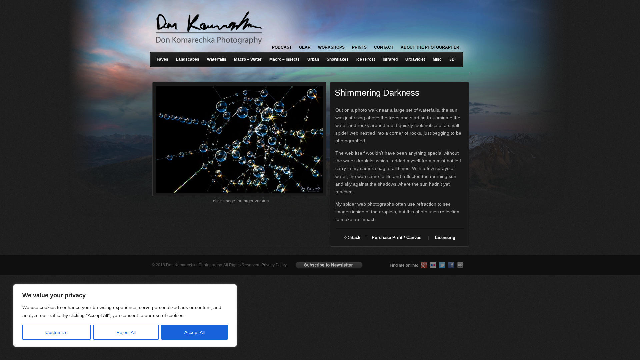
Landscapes (187, 59)
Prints (359, 47)
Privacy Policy (273, 265)
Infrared (390, 59)
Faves (162, 59)
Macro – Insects (284, 59)
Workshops (331, 47)
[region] (86, 315)
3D (452, 59)
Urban (313, 59)
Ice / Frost (365, 59)
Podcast (282, 47)
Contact (383, 47)
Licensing (445, 237)
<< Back (352, 237)
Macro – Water (248, 59)
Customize (56, 332)
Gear (305, 47)
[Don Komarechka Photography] (208, 46)
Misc (437, 59)
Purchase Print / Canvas (396, 237)
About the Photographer (430, 47)
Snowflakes (338, 59)
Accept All (194, 332)
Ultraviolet (415, 59)
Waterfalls (216, 59)
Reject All (126, 332)
